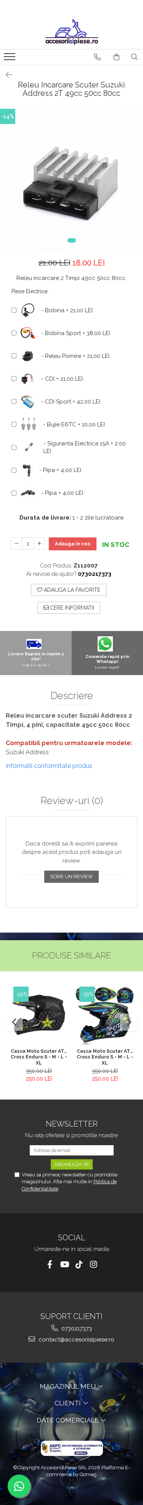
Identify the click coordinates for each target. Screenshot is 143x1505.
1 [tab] (71, 240)
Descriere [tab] (71, 695)
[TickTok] (78, 1264)
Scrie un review (71, 876)
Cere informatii (71, 608)
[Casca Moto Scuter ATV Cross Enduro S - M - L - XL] (39, 1016)
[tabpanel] (71, 180)
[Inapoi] (5, 74)
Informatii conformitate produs (49, 765)
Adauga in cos (72, 544)
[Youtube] (64, 1264)
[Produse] (10, 59)
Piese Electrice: (29, 291)
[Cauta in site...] (134, 57)
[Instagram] (93, 1264)
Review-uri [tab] (71, 800)
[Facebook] (49, 1264)
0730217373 (76, 1328)
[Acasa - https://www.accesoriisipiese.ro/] (72, 32)
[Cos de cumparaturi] (116, 57)
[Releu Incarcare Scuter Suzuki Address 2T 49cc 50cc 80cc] (71, 180)
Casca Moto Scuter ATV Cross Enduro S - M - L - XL (39, 1057)
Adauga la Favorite (71, 590)
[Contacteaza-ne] (97, 57)
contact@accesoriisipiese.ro (75, 1339)
